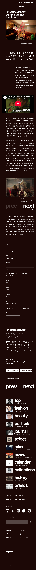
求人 (21, 534)
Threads (18, 510)
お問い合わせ (9, 534)
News (21, 6)
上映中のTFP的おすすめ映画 (15, 496)
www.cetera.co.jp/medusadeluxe (13, 315)
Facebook (23, 510)
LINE (29, 510)
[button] (27, 205)
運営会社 (8, 530)
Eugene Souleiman (12, 370)
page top (9, 551)
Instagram (7, 510)
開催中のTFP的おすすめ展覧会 (16, 499)
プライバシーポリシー (25, 537)
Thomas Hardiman (26, 370)
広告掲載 (22, 530)
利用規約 (8, 537)
